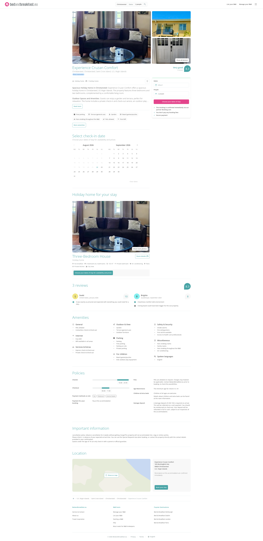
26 (83, 172)
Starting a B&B (118, 519)
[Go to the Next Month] (137, 145)
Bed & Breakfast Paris (161, 523)
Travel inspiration (78, 519)
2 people (138, 4)
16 (102, 163)
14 (92, 163)
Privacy (133, 537)
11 (79, 163)
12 (83, 163)
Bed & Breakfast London (162, 519)
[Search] (145, 4)
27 (88, 172)
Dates (131, 4)
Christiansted (121, 4)
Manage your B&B (119, 512)
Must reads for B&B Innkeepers (124, 526)
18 (79, 167)
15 (97, 163)
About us (75, 515)
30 (102, 172)
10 (74, 163)
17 (74, 167)
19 (83, 167)
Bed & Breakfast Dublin (162, 515)
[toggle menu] (256, 4)
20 (88, 167)
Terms (141, 537)
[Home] (73, 498)
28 (92, 172)
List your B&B (117, 515)
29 (97, 172)
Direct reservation (78, 74)
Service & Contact (78, 512)
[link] (21, 4)
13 (88, 163)
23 (102, 167)
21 (92, 167)
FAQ (114, 523)
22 (97, 167)
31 (74, 176)
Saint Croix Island (103, 71)
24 (74, 172)
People (156, 90)
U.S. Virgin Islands (119, 71)
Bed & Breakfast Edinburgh (163, 512)
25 (79, 172)
